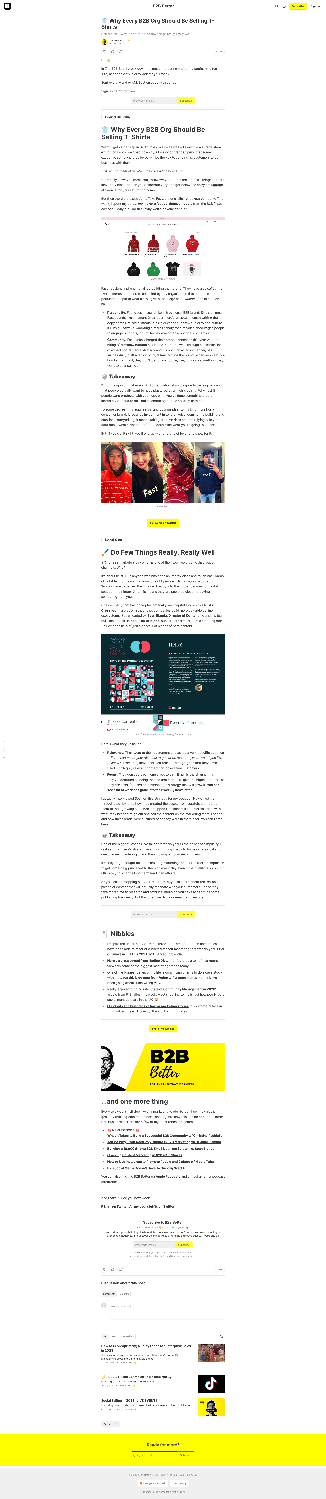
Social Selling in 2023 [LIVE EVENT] (129, 1401)
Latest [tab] (114, 1336)
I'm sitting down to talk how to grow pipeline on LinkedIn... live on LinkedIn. (146, 1405)
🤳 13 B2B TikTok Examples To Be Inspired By (136, 1377)
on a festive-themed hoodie (170, 204)
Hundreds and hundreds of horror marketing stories (148, 1006)
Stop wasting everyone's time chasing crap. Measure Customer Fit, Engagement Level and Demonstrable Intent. (140, 1356)
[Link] (96, 133)
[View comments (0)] (112, 51)
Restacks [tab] (124, 1294)
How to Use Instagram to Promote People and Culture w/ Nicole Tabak (161, 1162)
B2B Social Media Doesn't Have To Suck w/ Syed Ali (146, 1168)
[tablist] (116, 1294)
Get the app (180, 1483)
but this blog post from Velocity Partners (154, 978)
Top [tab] (105, 1336)
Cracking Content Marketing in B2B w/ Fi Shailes (144, 1155)
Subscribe (298, 6)
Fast (159, 199)
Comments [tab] (109, 1294)
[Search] (276, 6)
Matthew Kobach (134, 345)
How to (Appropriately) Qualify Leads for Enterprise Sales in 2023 (146, 1348)
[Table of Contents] (3, 749)
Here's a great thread (123, 961)
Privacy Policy (188, 1255)
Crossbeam (110, 610)
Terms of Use (179, 1252)
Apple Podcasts (168, 1177)
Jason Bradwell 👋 (119, 40)
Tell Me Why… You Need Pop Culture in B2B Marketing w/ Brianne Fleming (164, 1142)
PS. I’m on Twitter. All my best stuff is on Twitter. (138, 1206)
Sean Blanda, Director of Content (173, 616)
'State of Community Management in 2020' (183, 989)
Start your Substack (154, 1483)
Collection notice (188, 1474)
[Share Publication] (284, 6)
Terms (173, 1474)
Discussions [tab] (127, 1336)
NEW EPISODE (123, 1130)
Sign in (315, 6)
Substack (146, 1491)
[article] (163, 1356)
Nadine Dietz (159, 961)
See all (108, 1424)
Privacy (164, 1474)
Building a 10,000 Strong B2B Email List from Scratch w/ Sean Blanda (160, 1149)
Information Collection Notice (162, 1255)
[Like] (104, 51)
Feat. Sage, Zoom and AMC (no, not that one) (127, 1381)
